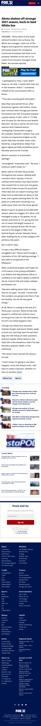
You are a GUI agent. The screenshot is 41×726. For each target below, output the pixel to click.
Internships (5, 676)
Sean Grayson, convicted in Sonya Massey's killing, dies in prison (15, 474)
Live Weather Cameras (26, 549)
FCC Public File (6, 679)
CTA (3, 577)
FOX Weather (23, 563)
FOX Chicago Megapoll (9, 563)
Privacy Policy (22, 531)
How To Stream (6, 660)
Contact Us (5, 667)
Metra (3, 580)
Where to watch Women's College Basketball (24, 685)
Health (22, 615)
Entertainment (25, 591)
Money (4, 615)
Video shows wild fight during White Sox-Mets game (14, 465)
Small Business (6, 632)
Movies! (21, 603)
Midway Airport (6, 584)
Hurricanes (22, 561)
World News (5, 554)
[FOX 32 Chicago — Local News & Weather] (7, 3)
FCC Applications (7, 681)
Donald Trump (23, 580)
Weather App (23, 558)
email (25, 704)
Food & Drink (23, 601)
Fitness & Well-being (25, 625)
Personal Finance (7, 627)
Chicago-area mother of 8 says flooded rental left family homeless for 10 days (25, 410)
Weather (22, 546)
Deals (3, 622)
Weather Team (23, 556)
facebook (15, 704)
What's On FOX (23, 596)
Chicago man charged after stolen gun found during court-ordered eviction (24, 393)
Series (4, 639)
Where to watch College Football (24, 666)
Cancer (21, 618)
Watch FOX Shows (24, 606)
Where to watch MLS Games (25, 694)
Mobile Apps (5, 663)
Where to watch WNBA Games (26, 690)
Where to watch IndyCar (24, 676)
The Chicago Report (25, 577)
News (4, 546)
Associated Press (15, 29)
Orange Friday (6, 653)
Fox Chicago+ (23, 599)
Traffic (4, 570)
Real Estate (5, 629)
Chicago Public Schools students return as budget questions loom (14, 457)
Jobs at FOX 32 (6, 674)
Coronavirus (22, 620)
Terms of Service (21, 533)
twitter (22, 704)
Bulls (3, 599)
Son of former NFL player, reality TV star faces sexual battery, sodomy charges (14, 491)
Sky (3, 608)
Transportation (6, 573)
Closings (21, 554)
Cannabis (22, 622)
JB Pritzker (22, 582)
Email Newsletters (7, 665)
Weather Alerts (23, 552)
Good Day (5, 558)
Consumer (5, 620)
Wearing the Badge (7, 646)
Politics (22, 570)
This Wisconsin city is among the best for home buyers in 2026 (14, 482)
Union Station (6, 587)
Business (4, 618)
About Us (5, 658)
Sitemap (4, 683)
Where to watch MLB (25, 669)
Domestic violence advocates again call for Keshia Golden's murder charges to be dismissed (25, 402)
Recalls (21, 629)
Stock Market (6, 634)
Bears (3, 594)
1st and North (6, 641)
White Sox (24, 29)
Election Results (24, 575)
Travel (3, 575)
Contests (4, 670)
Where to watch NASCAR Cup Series (25, 672)
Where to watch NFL (25, 663)
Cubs (3, 601)
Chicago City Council (25, 587)
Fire (3, 606)
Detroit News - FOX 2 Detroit (25, 646)
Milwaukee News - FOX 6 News (26, 642)
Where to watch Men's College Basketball (26, 680)
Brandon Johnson (24, 584)
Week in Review (6, 644)
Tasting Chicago (6, 648)
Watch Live (32, 3)
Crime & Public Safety (8, 556)
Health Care (22, 627)
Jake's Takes (23, 594)
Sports (18, 378)
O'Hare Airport (6, 582)
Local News (5, 549)
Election (21, 573)
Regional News (25, 639)
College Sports (6, 610)
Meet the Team (6, 672)
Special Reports (6, 561)
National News (6, 552)
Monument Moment (8, 651)
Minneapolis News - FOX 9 (25, 650)
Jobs (3, 625)
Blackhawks (5, 596)
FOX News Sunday (7, 565)
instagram (18, 704)
